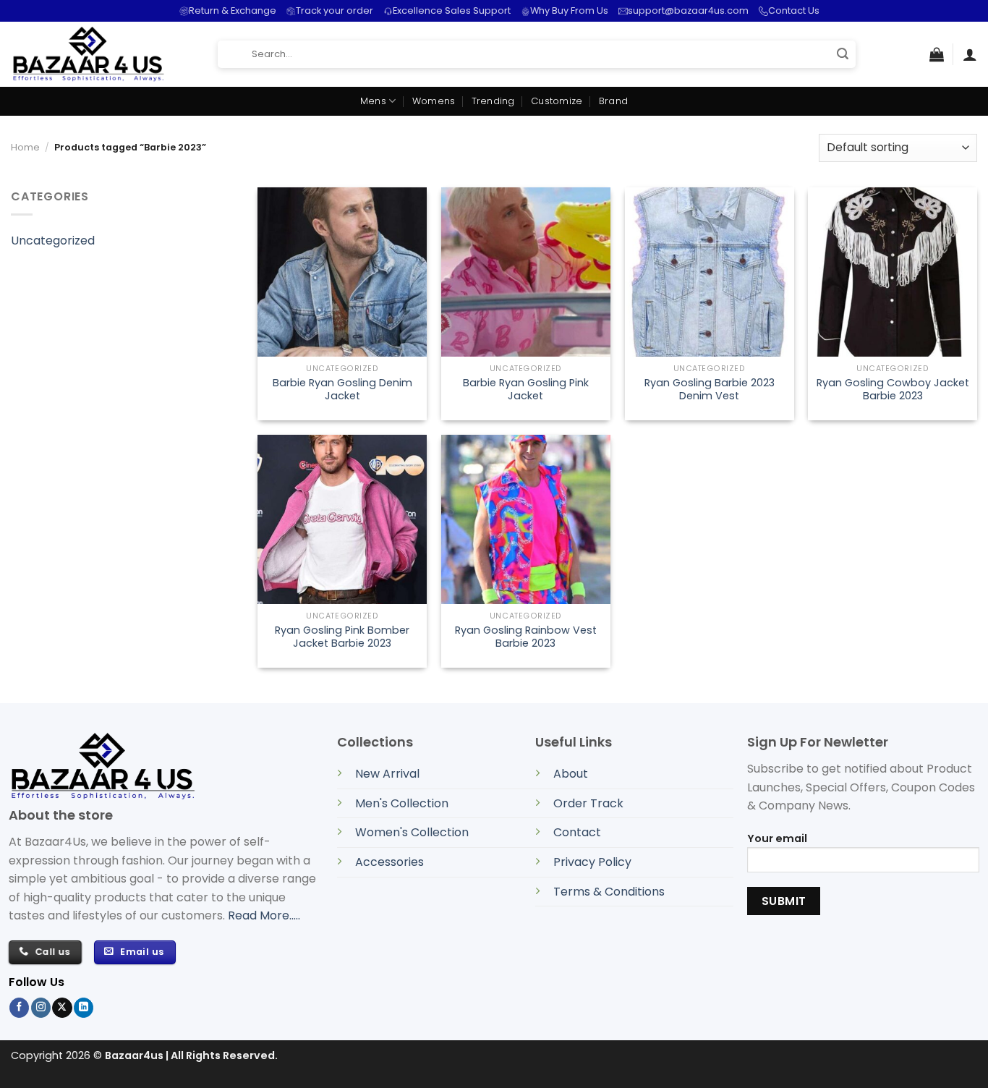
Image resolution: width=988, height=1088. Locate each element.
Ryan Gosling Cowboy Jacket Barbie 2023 (893, 389)
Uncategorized (53, 240)
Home (25, 147)
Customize (556, 101)
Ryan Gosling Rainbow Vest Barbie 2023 (526, 637)
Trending (493, 101)
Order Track (588, 803)
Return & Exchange (232, 10)
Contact (577, 832)
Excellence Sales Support (452, 10)
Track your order (334, 10)
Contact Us (793, 10)
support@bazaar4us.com (688, 10)
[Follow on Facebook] (19, 1008)
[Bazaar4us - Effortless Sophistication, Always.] (103, 54)
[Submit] (842, 55)
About (570, 773)
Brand (613, 101)
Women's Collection (412, 832)
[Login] (970, 54)
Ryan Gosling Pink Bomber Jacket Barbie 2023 (342, 637)
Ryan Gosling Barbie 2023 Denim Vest (709, 389)
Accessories (389, 862)
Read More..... (264, 915)
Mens (373, 101)
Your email (777, 838)
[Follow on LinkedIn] (83, 1008)
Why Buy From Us (569, 10)
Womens (434, 101)
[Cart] (936, 54)
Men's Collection (401, 803)
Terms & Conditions (609, 891)
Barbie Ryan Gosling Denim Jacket (342, 389)
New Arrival (387, 773)
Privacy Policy (592, 862)
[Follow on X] (62, 1008)
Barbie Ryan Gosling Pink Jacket (526, 389)
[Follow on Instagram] (41, 1008)
